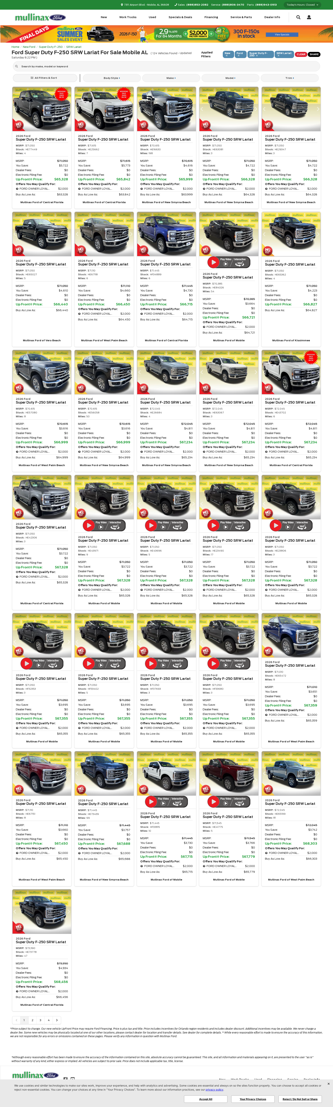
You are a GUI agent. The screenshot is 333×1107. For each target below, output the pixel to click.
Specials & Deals (180, 17)
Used (152, 17)
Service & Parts (241, 17)
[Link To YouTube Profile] (72, 1079)
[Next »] (57, 1020)
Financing (211, 17)
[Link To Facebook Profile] (65, 1079)
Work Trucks (127, 17)
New (104, 17)
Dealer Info (272, 17)
